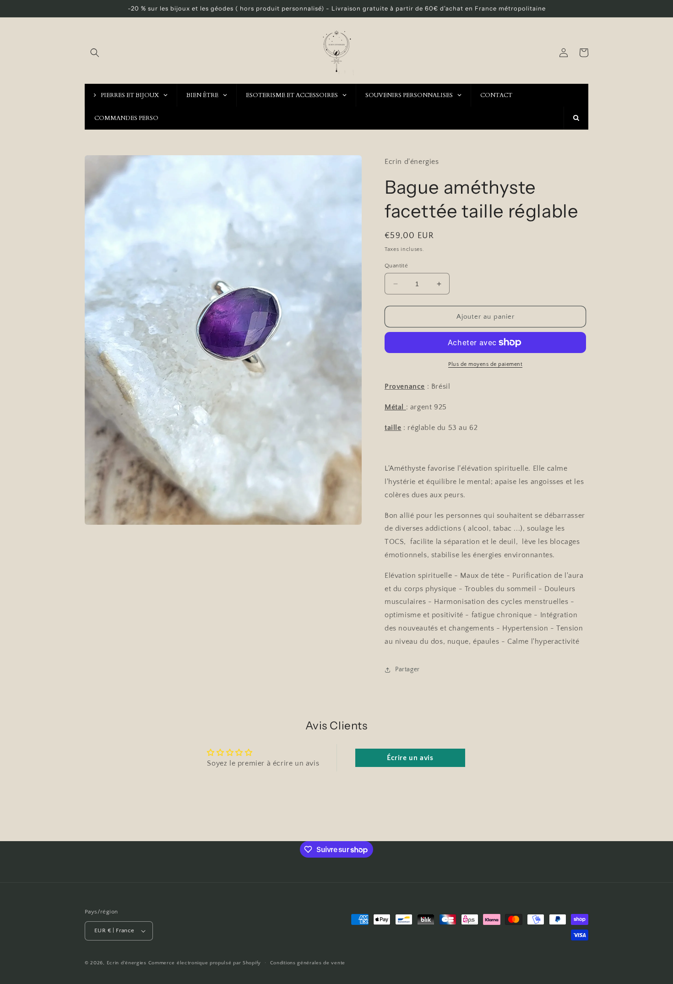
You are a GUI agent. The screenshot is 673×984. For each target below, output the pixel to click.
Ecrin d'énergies (127, 963)
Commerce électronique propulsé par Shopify (204, 963)
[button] (95, 53)
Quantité (396, 265)
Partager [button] (407, 669)
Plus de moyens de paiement (485, 364)
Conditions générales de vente (307, 963)
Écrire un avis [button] (410, 758)
